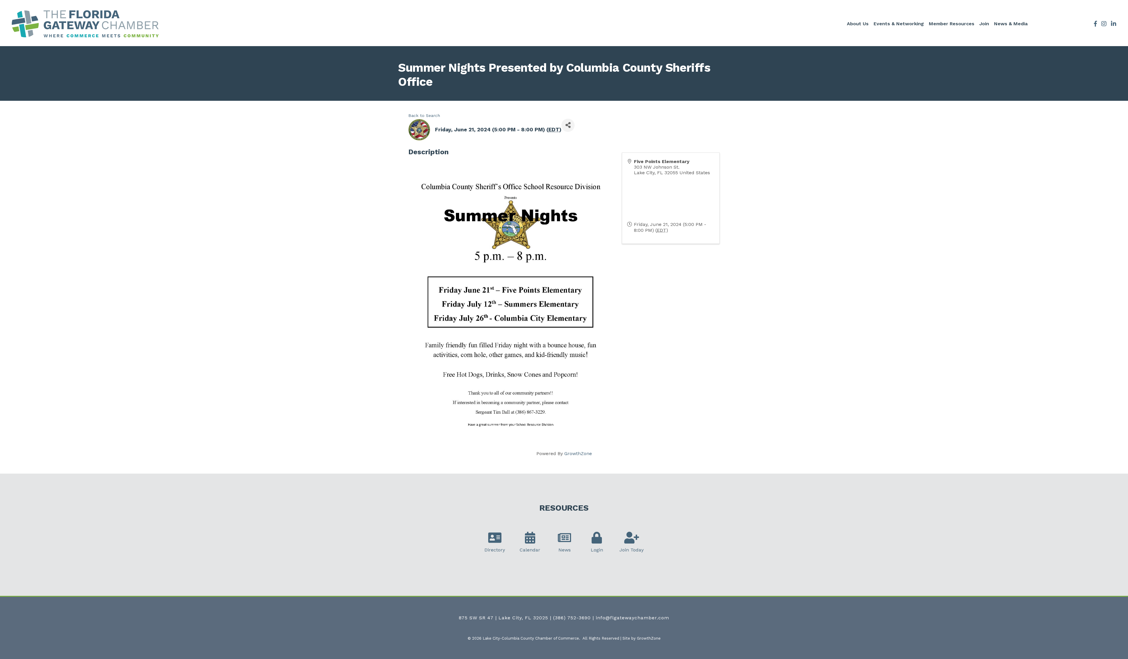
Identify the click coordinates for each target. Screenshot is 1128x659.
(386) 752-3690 (572, 618)
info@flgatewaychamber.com (632, 618)
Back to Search (424, 115)
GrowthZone (578, 453)
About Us (858, 23)
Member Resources (951, 23)
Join (984, 23)
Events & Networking (899, 23)
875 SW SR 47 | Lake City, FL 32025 (503, 618)
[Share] (568, 125)
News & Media (1011, 23)
